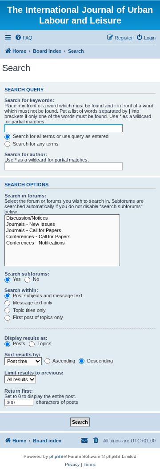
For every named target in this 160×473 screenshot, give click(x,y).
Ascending (63, 360)
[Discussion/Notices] (62, 218)
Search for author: (25, 154)
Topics (44, 343)
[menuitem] (23, 37)
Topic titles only (29, 310)
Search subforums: (26, 273)
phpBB (56, 456)
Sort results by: (22, 354)
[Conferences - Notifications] (62, 243)
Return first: (18, 391)
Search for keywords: (29, 100)
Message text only (32, 302)
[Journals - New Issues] (62, 224)
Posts (18, 343)
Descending (99, 360)
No (35, 279)
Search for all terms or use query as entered (60, 136)
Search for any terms (35, 143)
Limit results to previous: (34, 372)
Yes (16, 279)
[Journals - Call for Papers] (62, 231)
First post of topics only (37, 317)
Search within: (21, 290)
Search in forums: (25, 195)
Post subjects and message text (47, 295)
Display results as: (26, 338)
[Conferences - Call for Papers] (62, 237)
